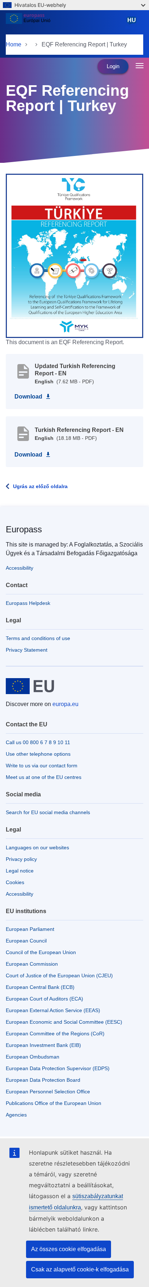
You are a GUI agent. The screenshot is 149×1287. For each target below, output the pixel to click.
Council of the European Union (41, 952)
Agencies (16, 1115)
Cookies (15, 882)
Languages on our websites (37, 847)
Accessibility (19, 568)
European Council (26, 941)
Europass (24, 529)
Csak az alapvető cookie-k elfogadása (80, 1269)
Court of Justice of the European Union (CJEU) (59, 975)
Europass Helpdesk (28, 603)
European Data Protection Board (43, 1080)
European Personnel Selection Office (48, 1091)
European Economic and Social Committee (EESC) (64, 1022)
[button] (74, 255)
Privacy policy (21, 859)
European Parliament (30, 929)
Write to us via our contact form (41, 765)
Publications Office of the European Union (53, 1103)
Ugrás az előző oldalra (40, 486)
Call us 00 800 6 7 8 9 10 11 (38, 742)
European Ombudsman (32, 1057)
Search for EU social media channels (48, 812)
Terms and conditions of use (38, 638)
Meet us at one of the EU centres (43, 777)
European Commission (32, 964)
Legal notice (20, 871)
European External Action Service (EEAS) (53, 1010)
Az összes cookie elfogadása (68, 1249)
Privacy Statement (26, 650)
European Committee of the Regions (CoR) (55, 1033)
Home (13, 44)
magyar (132, 23)
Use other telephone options (38, 754)
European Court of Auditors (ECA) (44, 999)
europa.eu (65, 704)
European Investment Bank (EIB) (43, 1045)
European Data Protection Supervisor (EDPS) (58, 1068)
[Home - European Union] (64, 23)
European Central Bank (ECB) (40, 987)
